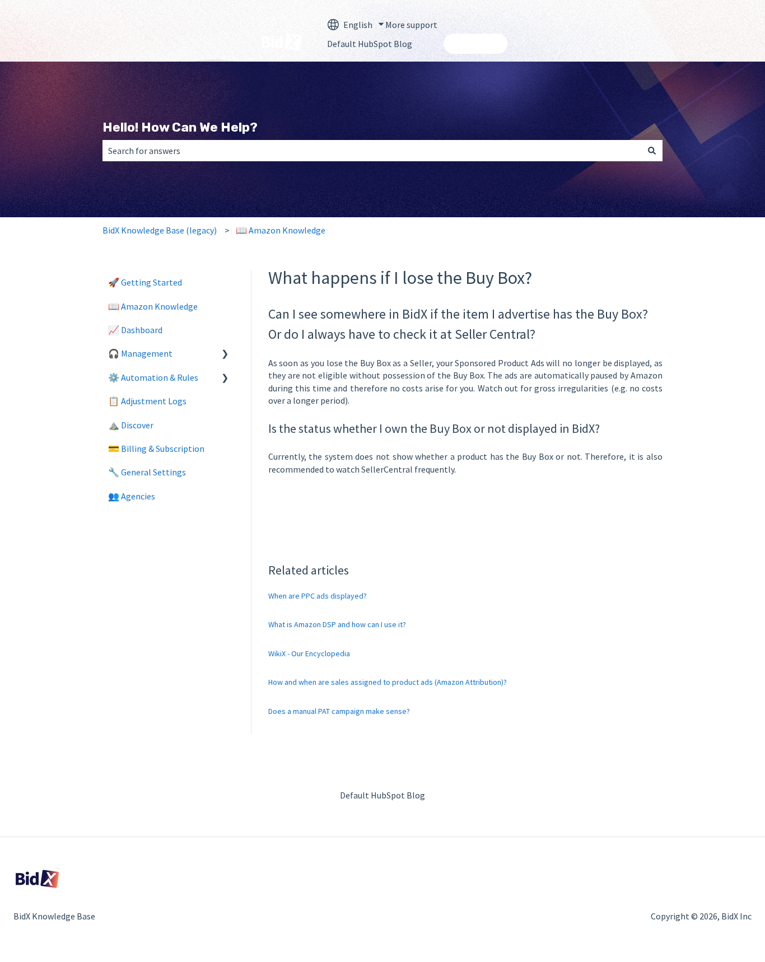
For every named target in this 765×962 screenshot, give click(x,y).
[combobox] (371, 150)
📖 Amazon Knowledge (280, 230)
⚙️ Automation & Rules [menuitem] (153, 377)
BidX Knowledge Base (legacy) (159, 230)
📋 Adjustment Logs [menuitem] (147, 401)
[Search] (652, 150)
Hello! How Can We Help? (180, 127)
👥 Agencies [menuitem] (131, 496)
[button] (225, 354)
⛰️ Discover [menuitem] (130, 425)
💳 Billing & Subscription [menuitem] (156, 448)
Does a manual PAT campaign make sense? (339, 711)
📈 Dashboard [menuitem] (135, 329)
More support (411, 24)
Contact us (475, 43)
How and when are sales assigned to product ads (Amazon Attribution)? (387, 682)
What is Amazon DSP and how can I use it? (337, 624)
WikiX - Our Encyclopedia (309, 653)
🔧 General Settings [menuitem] (147, 472)
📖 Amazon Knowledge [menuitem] (153, 306)
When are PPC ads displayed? (317, 596)
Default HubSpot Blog (369, 43)
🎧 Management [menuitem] (140, 353)
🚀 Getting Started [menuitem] (145, 282)
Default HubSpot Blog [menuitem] (382, 795)
